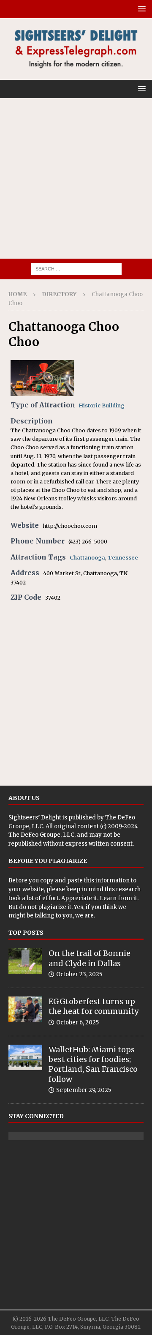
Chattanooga (87, 557)
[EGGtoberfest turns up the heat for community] (25, 1009)
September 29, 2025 (83, 1090)
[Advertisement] (76, 178)
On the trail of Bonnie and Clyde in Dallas (89, 958)
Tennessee (123, 557)
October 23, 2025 (79, 974)
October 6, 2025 (77, 1022)
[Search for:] (76, 268)
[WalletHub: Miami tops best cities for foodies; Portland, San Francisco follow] (25, 1057)
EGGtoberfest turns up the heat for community (93, 1006)
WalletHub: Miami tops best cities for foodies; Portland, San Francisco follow (93, 1064)
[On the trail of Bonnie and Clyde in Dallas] (25, 961)
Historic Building (102, 405)
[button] (140, 8)
